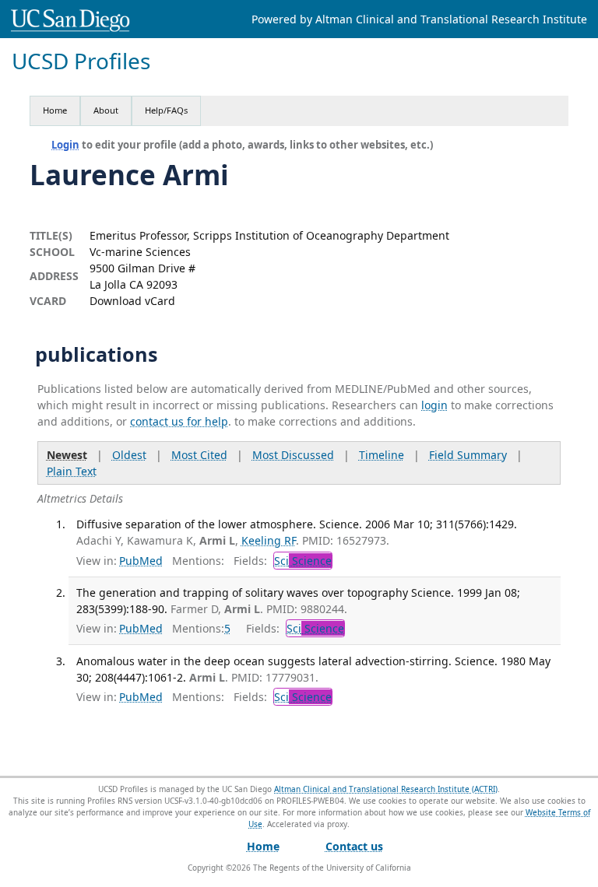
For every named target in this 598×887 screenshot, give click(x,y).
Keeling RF (268, 540)
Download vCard (132, 300)
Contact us (354, 846)
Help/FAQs (166, 110)
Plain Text (72, 471)
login (434, 405)
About (105, 110)
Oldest (129, 454)
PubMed (141, 560)
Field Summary (468, 454)
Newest (67, 454)
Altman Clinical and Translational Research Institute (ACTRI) (386, 789)
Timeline (381, 454)
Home (55, 110)
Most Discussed (293, 454)
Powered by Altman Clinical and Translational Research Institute (419, 19)
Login (65, 145)
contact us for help (179, 421)
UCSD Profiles (81, 61)
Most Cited (199, 454)
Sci (303, 560)
